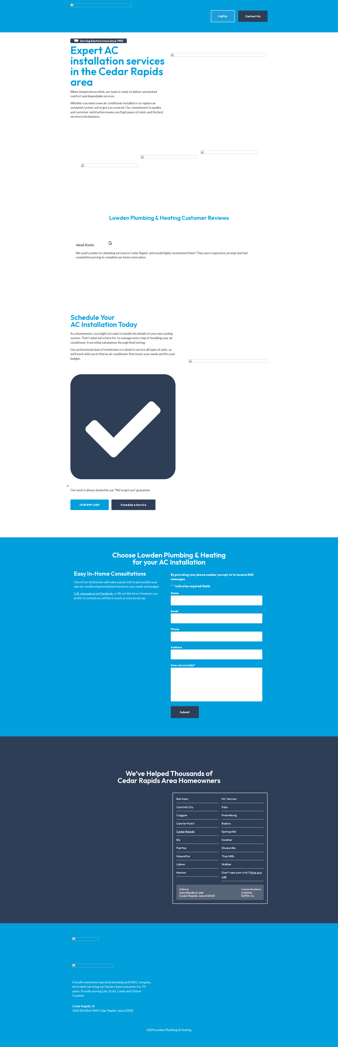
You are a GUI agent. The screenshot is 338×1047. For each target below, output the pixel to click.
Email (175, 611)
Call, (77, 593)
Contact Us (253, 16)
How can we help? (183, 665)
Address (177, 647)
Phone (175, 629)
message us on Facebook (96, 593)
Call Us (222, 16)
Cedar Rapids (185, 831)
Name (175, 593)
